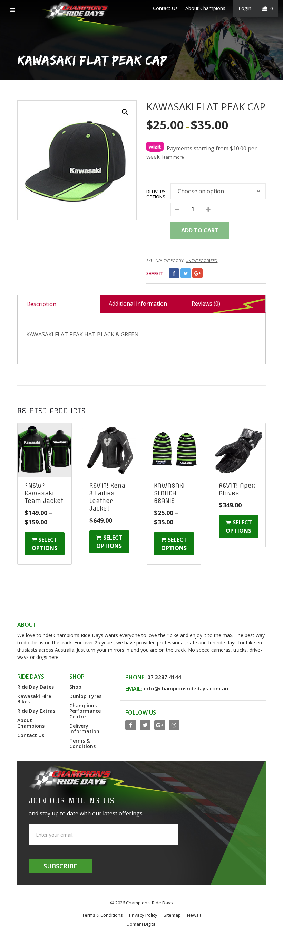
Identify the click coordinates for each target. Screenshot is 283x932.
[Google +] (197, 273)
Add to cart (199, 230)
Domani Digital (142, 924)
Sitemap (172, 915)
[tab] (58, 304)
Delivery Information (84, 729)
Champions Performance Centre (85, 711)
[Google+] (159, 725)
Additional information (138, 303)
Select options (45, 544)
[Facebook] (174, 273)
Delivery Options (155, 193)
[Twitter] (185, 273)
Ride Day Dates (35, 686)
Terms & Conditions (82, 743)
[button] (125, 112)
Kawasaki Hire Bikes (34, 699)
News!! (194, 915)
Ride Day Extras (36, 711)
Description (41, 304)
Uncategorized (201, 260)
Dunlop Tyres (85, 696)
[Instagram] (174, 725)
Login (244, 8)
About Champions (205, 8)
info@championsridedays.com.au (186, 688)
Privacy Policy (143, 915)
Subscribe (60, 866)
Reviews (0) (206, 303)
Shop (75, 686)
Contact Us (165, 8)
